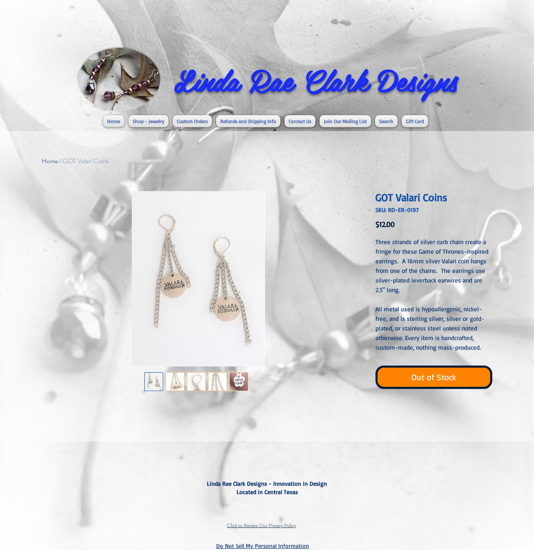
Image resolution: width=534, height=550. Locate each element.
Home (50, 161)
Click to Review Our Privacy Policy (261, 525)
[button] (148, 121)
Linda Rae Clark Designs (316, 79)
